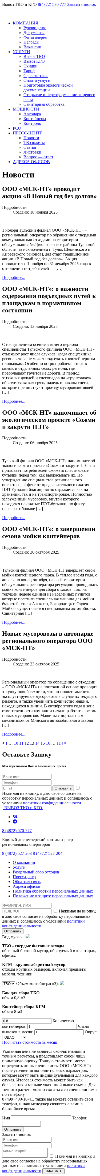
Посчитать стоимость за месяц (29, 1042)
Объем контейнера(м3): (31, 997)
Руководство (34, 28)
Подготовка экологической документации (48, 87)
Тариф (29, 71)
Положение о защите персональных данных (53, 896)
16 (48, 743)
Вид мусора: (49, 955)
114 (60, 743)
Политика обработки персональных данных (53, 891)
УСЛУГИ (21, 51)
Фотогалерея (35, 37)
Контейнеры (34, 118)
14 (37, 743)
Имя (6, 1118)
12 (27, 743)
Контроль (32, 123)
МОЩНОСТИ (26, 109)
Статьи (29, 147)
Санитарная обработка (44, 104)
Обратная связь (27, 881)
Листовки (32, 152)
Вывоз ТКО (34, 56)
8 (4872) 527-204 (47, 853)
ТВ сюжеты (34, 142)
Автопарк (32, 114)
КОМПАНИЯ (25, 23)
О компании (24, 862)
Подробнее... (13, 277)
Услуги (19, 867)
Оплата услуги (36, 80)
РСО (17, 128)
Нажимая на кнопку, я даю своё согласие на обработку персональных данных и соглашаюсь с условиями (47, 798)
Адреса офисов (26, 886)
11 (21, 743)
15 (43, 743)
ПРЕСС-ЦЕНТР (27, 133)
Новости (31, 137)
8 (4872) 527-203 (17, 853)
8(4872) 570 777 (52, 4)
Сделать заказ (35, 75)
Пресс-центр (24, 876)
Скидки (30, 66)
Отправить (63, 788)
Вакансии (32, 47)
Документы (34, 32)
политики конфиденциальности (52, 803)
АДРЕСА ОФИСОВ (31, 161)
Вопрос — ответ (38, 157)
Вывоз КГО (34, 61)
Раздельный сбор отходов (36, 872)
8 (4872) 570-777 (17, 830)
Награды (31, 42)
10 (16, 743)
